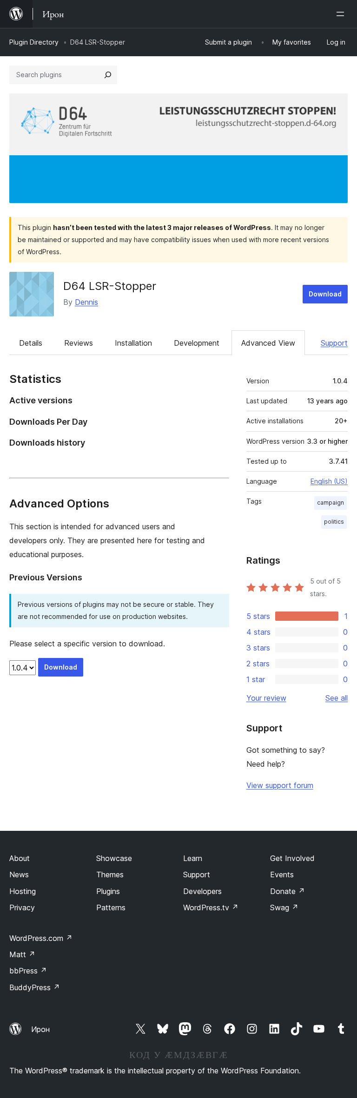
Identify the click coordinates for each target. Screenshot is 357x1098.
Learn (192, 858)
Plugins (108, 891)
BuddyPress (34, 987)
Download (325, 294)
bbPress (28, 970)
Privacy (22, 907)
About (19, 858)
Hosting (22, 891)
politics (334, 521)
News (19, 874)
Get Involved (292, 858)
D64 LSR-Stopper (109, 286)
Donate (287, 891)
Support (334, 343)
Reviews (78, 343)
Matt (22, 954)
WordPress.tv (210, 907)
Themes (110, 874)
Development (196, 343)
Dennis (86, 302)
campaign (330, 502)
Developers (202, 891)
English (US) (329, 481)
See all (336, 698)
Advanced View (268, 343)
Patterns (111, 907)
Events (282, 874)
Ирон (40, 1029)
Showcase (114, 858)
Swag (284, 907)
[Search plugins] (108, 75)
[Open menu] (342, 14)
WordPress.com (41, 938)
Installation (133, 343)
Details (30, 343)
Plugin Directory (34, 42)
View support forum (279, 785)
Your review (266, 698)
